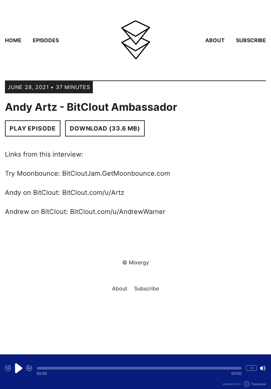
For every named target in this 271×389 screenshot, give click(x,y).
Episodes (46, 40)
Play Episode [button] (33, 128)
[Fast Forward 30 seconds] (29, 368)
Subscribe (251, 40)
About (215, 40)
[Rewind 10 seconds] (8, 368)
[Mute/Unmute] (262, 368)
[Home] (135, 40)
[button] (139, 368)
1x (251, 368)
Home (13, 40)
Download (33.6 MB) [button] (105, 128)
